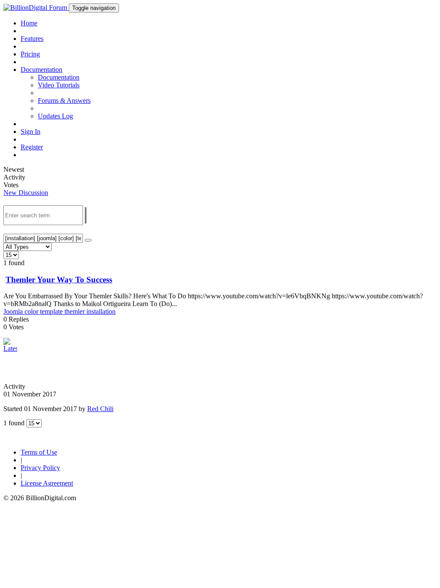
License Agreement (47, 483)
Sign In (30, 131)
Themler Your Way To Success (59, 279)
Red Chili (100, 408)
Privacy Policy (40, 467)
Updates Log (55, 116)
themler (75, 311)
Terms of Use (39, 452)
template (52, 311)
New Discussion (25, 192)
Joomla (13, 311)
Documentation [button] (41, 69)
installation (101, 311)
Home (29, 23)
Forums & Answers (64, 100)
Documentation (58, 77)
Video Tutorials (58, 85)
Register (32, 147)
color (32, 311)
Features (32, 38)
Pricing (30, 54)
